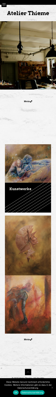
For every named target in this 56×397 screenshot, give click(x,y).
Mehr (27, 101)
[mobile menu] (4, 4)
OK (15, 392)
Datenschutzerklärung (32, 392)
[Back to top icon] (28, 372)
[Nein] (52, 387)
